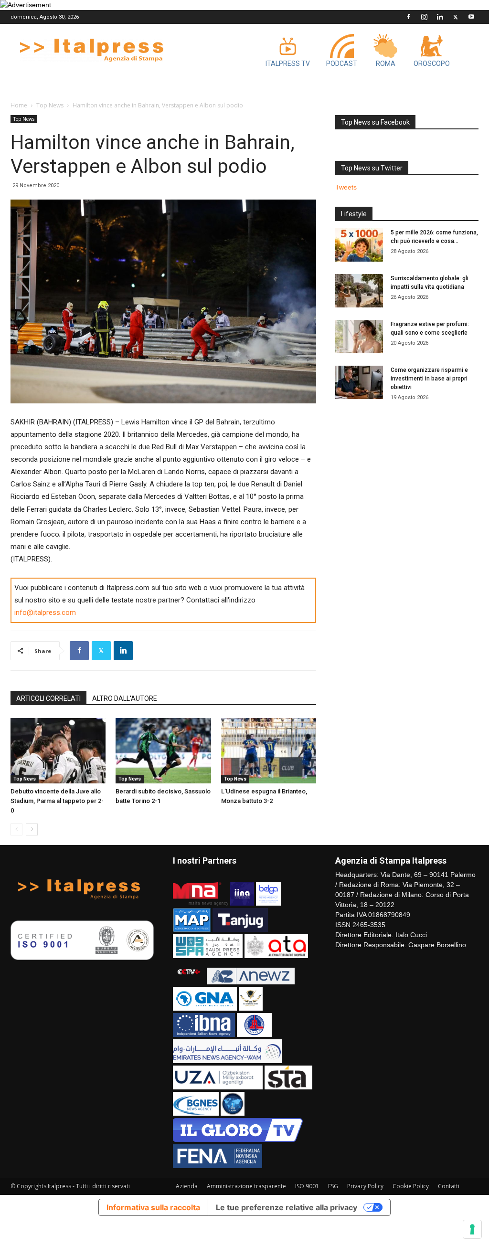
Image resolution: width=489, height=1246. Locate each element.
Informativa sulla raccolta (153, 1207)
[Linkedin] (440, 16)
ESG (333, 1186)
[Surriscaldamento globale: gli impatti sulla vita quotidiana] (359, 290)
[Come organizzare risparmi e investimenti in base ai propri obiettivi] (359, 382)
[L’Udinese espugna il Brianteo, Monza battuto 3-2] (268, 750)
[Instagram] (424, 16)
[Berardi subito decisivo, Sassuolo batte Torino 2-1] (163, 750)
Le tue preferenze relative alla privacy (286, 1207)
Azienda (187, 1186)
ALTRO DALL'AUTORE (124, 698)
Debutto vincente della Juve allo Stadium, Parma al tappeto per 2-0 (57, 801)
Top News (50, 105)
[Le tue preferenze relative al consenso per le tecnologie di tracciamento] (472, 1229)
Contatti (448, 1186)
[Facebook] (408, 16)
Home (19, 105)
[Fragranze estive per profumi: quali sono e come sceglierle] (359, 336)
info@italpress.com (45, 612)
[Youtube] (471, 16)
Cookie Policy (411, 1186)
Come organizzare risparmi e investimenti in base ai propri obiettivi (429, 379)
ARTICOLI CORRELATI (48, 698)
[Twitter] (455, 16)
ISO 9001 (307, 1186)
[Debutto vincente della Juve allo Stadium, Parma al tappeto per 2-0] (58, 750)
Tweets (346, 187)
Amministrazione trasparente (246, 1186)
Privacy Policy (365, 1186)
